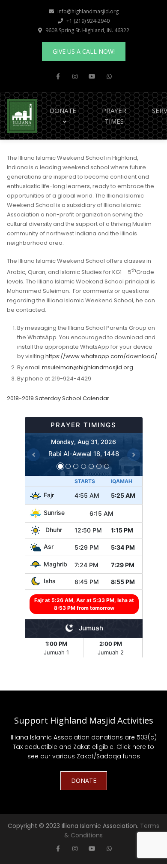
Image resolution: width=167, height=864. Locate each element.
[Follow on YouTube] (92, 76)
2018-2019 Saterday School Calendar (58, 398)
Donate (63, 110)
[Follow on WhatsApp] (109, 76)
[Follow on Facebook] (57, 76)
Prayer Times (114, 115)
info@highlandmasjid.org (88, 11)
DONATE (83, 780)
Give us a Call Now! (84, 51)
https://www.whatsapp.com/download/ (101, 356)
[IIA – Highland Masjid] (22, 115)
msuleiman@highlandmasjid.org (87, 367)
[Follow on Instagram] (75, 76)
